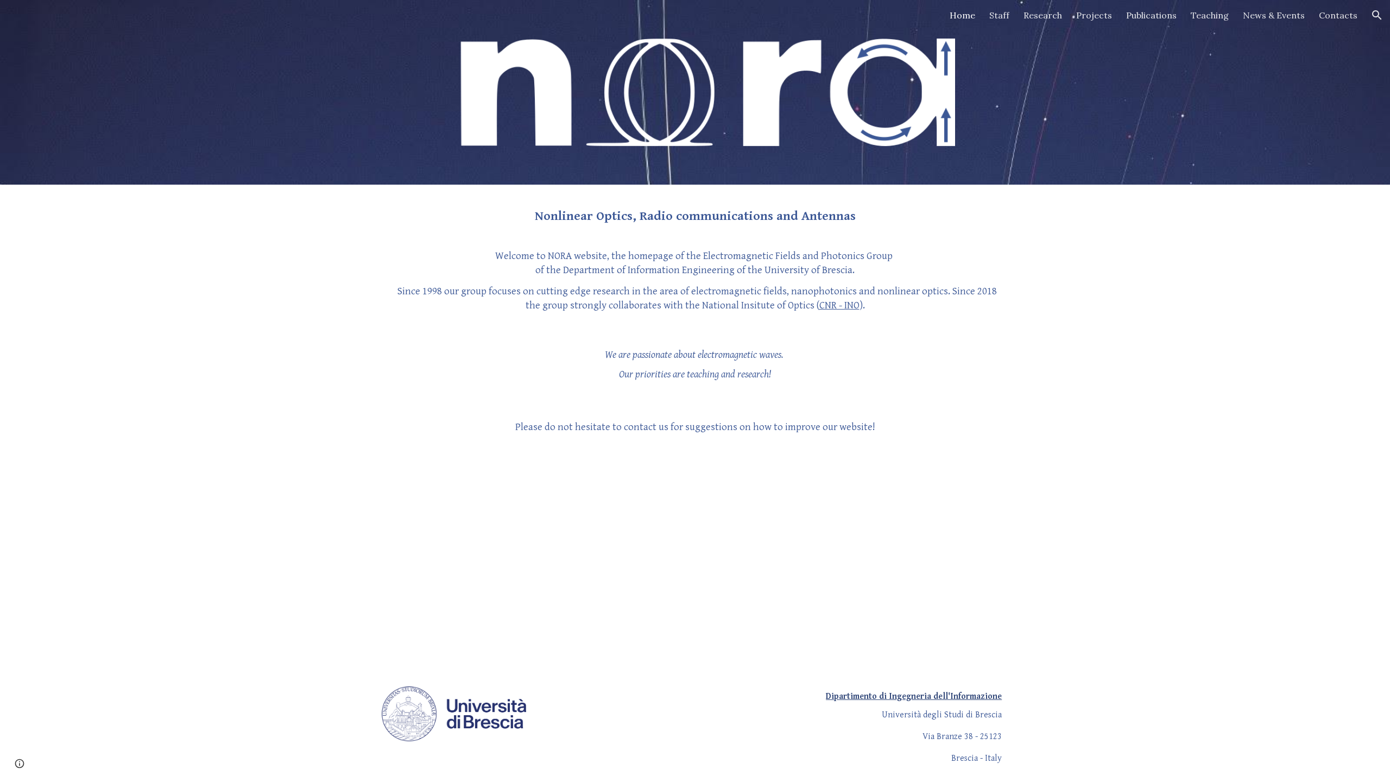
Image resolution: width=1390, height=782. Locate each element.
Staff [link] (999, 15)
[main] (695, 216)
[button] (1377, 15)
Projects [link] (1094, 15)
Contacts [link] (1338, 15)
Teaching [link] (1210, 15)
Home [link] (962, 15)
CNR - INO (839, 305)
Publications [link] (1151, 15)
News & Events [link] (1274, 15)
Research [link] (1042, 15)
